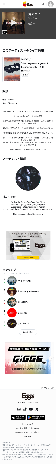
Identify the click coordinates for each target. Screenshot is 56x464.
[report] (34, 23)
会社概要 (28, 436)
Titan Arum (32, 18)
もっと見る (28, 332)
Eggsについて (28, 424)
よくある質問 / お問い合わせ (28, 428)
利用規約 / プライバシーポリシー (28, 432)
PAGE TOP (48, 387)
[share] (30, 23)
